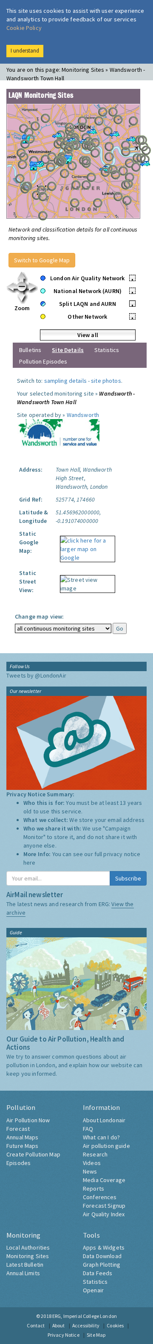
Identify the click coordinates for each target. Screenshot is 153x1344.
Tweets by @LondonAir (36, 675)
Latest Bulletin (24, 1264)
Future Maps (22, 1146)
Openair (93, 1290)
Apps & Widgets (104, 1247)
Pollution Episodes (43, 361)
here (29, 862)
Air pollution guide (106, 1146)
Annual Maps (22, 1137)
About (58, 1325)
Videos (92, 1163)
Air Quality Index (104, 1214)
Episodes (18, 1163)
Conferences (100, 1197)
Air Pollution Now (28, 1120)
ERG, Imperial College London (84, 1316)
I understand (25, 50)
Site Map (96, 1335)
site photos (106, 380)
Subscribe (128, 878)
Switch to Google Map (42, 260)
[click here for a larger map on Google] (85, 546)
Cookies (115, 1325)
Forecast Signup (104, 1205)
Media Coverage (104, 1180)
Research (95, 1154)
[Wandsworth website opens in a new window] (58, 434)
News (90, 1171)
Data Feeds (97, 1273)
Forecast (18, 1129)
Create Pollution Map (33, 1154)
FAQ (88, 1129)
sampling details (65, 380)
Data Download (102, 1256)
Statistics (106, 350)
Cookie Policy (24, 28)
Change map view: (39, 616)
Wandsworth (83, 415)
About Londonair (104, 1120)
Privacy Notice (63, 1335)
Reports (93, 1188)
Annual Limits (23, 1273)
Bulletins (30, 350)
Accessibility (85, 1325)
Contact (36, 1325)
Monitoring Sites (27, 1256)
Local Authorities (28, 1247)
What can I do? (101, 1137)
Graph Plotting (101, 1264)
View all (87, 335)
